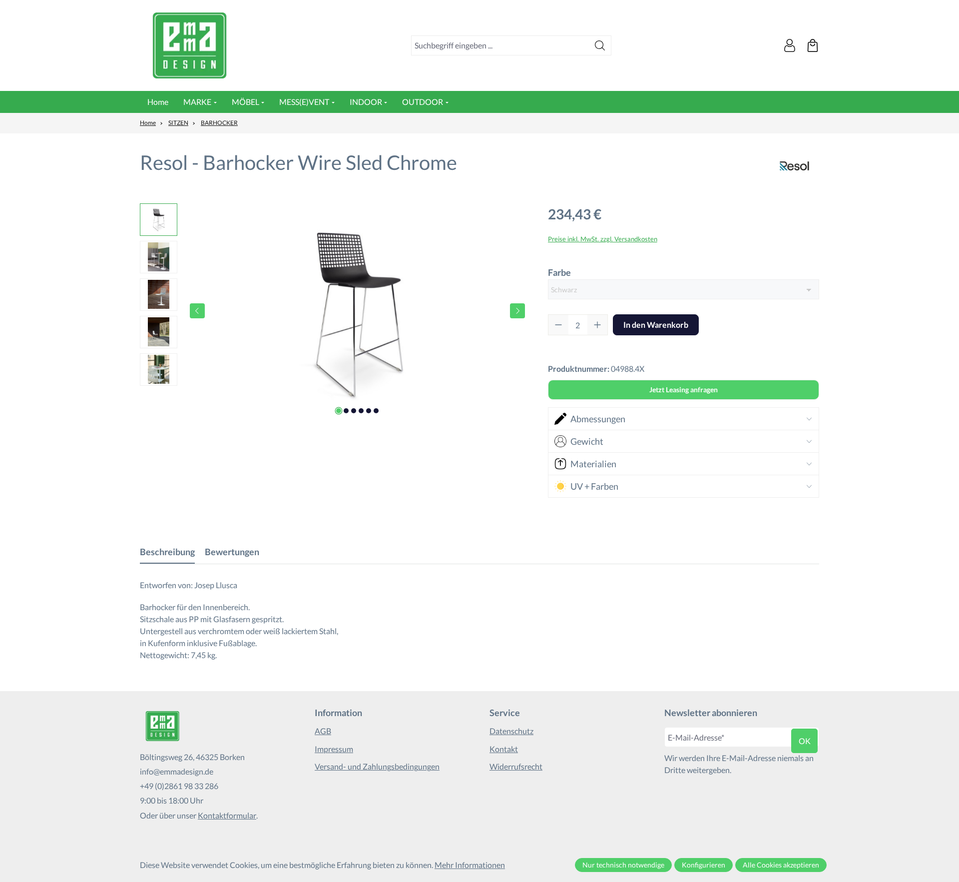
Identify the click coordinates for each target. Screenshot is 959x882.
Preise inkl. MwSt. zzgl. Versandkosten (602, 239)
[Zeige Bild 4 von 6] (361, 410)
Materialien (593, 463)
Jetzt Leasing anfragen (683, 389)
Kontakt (503, 749)
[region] (334, 310)
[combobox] (500, 45)
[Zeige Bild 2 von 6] (346, 410)
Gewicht (586, 441)
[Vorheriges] (197, 310)
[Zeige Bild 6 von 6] (376, 410)
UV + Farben (594, 486)
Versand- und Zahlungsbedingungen (377, 766)
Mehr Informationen (470, 865)
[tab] (167, 552)
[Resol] (794, 165)
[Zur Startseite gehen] (190, 45)
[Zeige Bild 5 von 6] (368, 410)
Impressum (334, 749)
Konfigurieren (703, 865)
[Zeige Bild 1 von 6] (338, 410)
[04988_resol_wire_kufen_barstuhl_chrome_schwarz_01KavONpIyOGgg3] (357, 310)
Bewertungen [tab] (232, 551)
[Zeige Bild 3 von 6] (353, 410)
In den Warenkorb (655, 324)
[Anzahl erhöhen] (597, 325)
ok (805, 741)
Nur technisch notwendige (623, 865)
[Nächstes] (517, 310)
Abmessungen (597, 418)
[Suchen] (600, 45)
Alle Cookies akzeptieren (781, 865)
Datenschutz (511, 731)
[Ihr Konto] (789, 45)
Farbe (559, 272)
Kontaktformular (227, 815)
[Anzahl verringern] (558, 325)
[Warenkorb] (812, 45)
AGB (323, 731)
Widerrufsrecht (515, 766)
